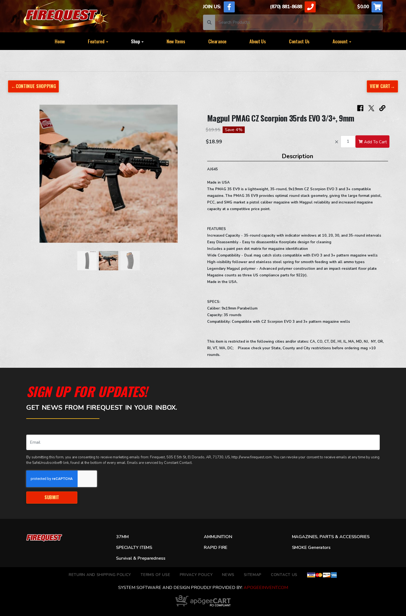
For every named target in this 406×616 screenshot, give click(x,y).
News (228, 574)
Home (60, 41)
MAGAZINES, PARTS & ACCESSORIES (331, 537)
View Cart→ (382, 86)
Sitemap (253, 574)
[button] (23, 176)
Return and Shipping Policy (100, 574)
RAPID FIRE (215, 547)
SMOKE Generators (311, 547)
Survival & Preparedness (140, 558)
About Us (257, 41)
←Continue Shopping (33, 86)
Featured (97, 41)
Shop (136, 41)
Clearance (217, 41)
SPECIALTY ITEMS (134, 547)
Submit (51, 497)
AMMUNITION (218, 537)
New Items (176, 41)
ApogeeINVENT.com (266, 588)
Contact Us (299, 41)
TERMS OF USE (155, 574)
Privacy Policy (196, 574)
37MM (122, 537)
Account (341, 41)
